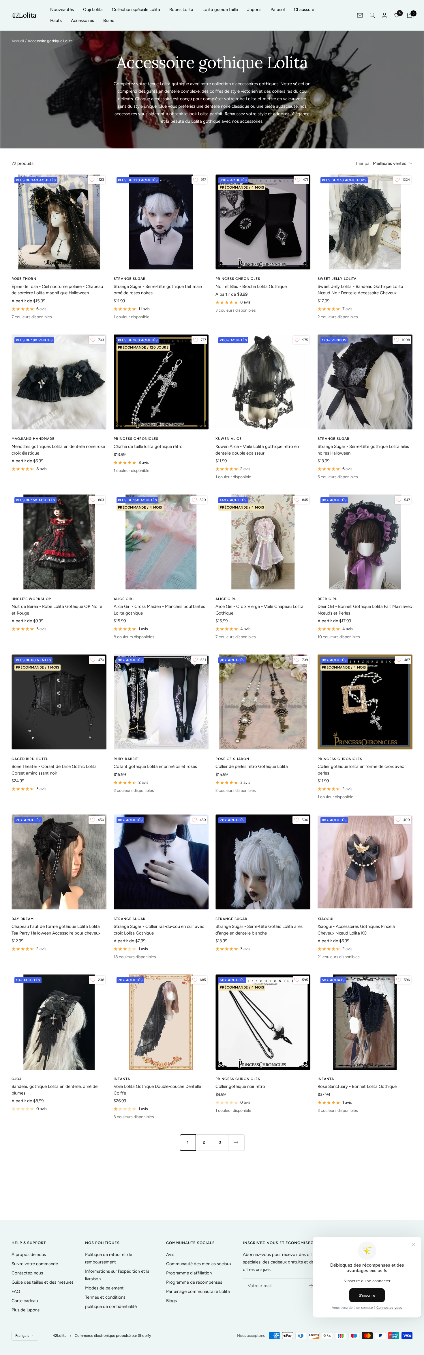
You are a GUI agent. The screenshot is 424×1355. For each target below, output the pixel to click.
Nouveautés (62, 9)
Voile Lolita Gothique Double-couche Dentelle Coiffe (157, 1090)
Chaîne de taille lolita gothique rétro (148, 446)
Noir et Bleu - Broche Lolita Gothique (251, 286)
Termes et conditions (105, 1297)
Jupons (254, 9)
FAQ (16, 1291)
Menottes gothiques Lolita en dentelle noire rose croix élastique (58, 450)
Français (22, 1335)
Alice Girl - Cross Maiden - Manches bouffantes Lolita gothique (159, 610)
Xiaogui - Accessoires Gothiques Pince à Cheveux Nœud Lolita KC (356, 930)
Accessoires (82, 20)
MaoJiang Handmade (33, 439)
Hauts (56, 20)
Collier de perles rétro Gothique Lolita (251, 766)
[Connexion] (384, 15)
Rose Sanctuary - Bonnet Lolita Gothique (357, 1086)
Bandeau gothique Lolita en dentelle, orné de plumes (54, 1090)
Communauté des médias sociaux (198, 1263)
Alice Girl (124, 599)
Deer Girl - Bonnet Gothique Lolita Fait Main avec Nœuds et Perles (365, 610)
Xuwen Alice (228, 439)
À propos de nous (29, 1254)
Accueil (18, 41)
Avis (170, 1254)
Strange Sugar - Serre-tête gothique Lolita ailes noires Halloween (363, 450)
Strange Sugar (130, 279)
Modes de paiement (104, 1288)
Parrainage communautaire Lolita (198, 1291)
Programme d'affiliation (189, 1273)
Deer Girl (327, 599)
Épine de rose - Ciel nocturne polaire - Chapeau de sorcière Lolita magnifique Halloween (57, 290)
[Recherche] (372, 15)
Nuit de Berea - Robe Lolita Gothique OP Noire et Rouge (57, 610)
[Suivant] (236, 1142)
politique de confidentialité (111, 1306)
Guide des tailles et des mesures (43, 1282)
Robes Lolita (181, 9)
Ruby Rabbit (126, 759)
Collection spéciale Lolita (136, 9)
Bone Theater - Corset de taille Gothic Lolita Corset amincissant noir (54, 770)
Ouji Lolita (93, 9)
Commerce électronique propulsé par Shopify (113, 1335)
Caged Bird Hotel (30, 759)
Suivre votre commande (35, 1263)
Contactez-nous (27, 1273)
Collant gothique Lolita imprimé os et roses (155, 766)
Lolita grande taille (220, 9)
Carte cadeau (25, 1300)
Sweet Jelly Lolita (337, 279)
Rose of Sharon (232, 759)
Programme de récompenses (194, 1282)
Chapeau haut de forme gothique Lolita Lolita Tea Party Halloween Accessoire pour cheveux (56, 930)
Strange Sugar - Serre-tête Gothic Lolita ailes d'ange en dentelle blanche (259, 930)
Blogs (171, 1300)
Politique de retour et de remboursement (108, 1258)
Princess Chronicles (237, 279)
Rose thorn (24, 279)
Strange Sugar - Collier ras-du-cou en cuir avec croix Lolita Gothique (159, 930)
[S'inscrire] (311, 1286)
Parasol (278, 9)
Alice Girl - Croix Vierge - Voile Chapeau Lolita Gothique (259, 610)
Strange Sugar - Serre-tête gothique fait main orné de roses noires (158, 290)
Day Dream (23, 919)
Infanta (122, 1079)
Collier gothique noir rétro (240, 1086)
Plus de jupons (26, 1310)
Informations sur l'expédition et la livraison (117, 1275)
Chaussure (304, 9)
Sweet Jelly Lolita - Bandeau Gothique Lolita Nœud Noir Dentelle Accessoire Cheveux (360, 290)
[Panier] (409, 15)
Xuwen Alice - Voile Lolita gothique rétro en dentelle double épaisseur (257, 450)
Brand (109, 20)
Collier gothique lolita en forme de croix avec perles (361, 770)
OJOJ (16, 1079)
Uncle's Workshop (31, 599)
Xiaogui (325, 919)
